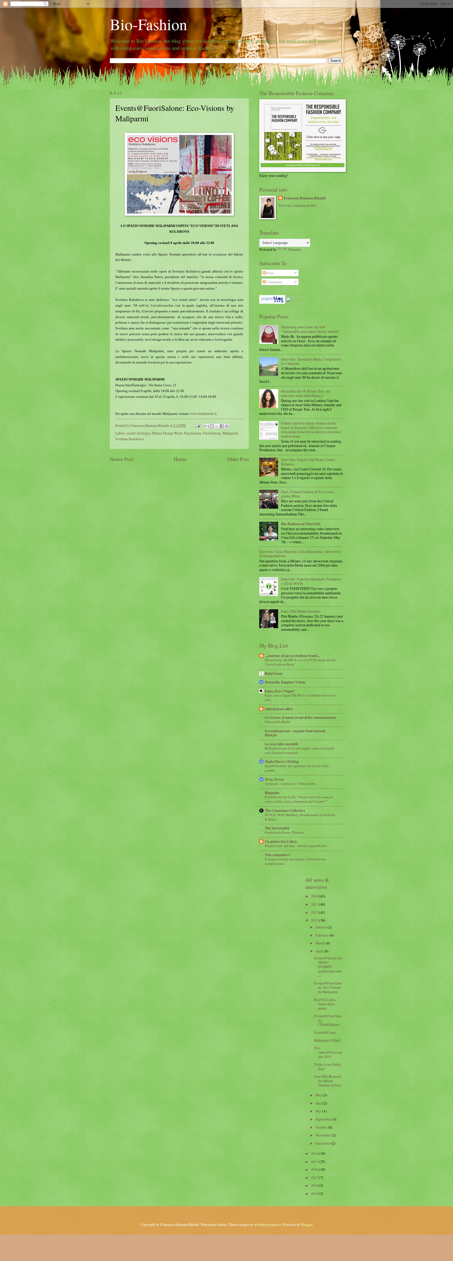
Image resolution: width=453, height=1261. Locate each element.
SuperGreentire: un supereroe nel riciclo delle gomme (297, 768)
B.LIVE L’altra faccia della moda (325, 1004)
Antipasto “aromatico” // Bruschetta (290, 783)
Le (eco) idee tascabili (281, 744)
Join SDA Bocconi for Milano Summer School (328, 1081)
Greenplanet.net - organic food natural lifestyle (295, 733)
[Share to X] (216, 426)
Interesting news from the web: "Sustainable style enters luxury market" (310, 329)
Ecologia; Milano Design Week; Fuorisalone (169, 433)
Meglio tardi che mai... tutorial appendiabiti (296, 845)
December (323, 1143)
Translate (294, 249)
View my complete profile (297, 205)
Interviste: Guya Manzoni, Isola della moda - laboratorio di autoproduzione (300, 553)
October (321, 1127)
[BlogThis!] (211, 426)
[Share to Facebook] (221, 426)
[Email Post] (197, 425)
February (322, 935)
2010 (315, 896)
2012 (315, 912)
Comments (274, 281)
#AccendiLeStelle (277, 721)
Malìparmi (230, 433)
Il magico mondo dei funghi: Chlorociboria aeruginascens (295, 861)
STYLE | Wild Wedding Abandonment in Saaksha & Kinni (300, 817)
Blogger (306, 1224)
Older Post (238, 459)
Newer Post (121, 459)
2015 (315, 1161)
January (321, 927)
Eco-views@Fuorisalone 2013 (328, 1052)
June (319, 1103)
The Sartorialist (277, 828)
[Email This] (206, 426)
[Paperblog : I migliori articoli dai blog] (272, 302)
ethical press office (279, 708)
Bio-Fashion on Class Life (300, 523)
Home (180, 459)
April (319, 951)
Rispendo (272, 792)
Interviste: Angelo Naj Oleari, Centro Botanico (308, 461)
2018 (315, 1185)
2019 (315, 1193)
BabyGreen (273, 673)
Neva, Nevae (274, 779)
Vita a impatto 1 (277, 854)
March (320, 943)
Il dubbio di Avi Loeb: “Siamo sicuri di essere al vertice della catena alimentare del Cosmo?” (299, 799)
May (319, 1094)
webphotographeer (267, 1224)
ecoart (131, 433)
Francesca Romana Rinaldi (305, 198)
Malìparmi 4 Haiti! (328, 1040)
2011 (315, 904)
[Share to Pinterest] (226, 426)
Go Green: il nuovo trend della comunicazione (300, 717)
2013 (315, 920)
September (323, 1119)
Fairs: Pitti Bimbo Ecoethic (301, 611)
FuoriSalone (212, 433)
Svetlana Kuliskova (129, 438)
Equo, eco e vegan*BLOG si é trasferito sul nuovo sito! (300, 697)
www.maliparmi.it (203, 413)
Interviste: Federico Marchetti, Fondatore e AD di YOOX (311, 581)
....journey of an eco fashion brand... (292, 655)
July (318, 1110)
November (323, 1135)
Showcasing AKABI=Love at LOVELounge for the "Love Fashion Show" (300, 662)
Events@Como (325, 1032)
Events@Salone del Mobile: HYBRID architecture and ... (328, 966)
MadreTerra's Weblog (282, 761)
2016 (315, 1169)
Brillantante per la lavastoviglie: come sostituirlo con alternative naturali (300, 750)
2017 (315, 1177)
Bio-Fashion (148, 24)
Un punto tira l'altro (281, 841)
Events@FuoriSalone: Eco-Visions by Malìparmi (328, 987)
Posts (270, 272)
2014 (315, 1153)
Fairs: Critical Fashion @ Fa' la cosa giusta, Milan (307, 494)
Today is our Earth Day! (327, 1066)
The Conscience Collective (285, 810)
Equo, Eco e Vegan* (280, 691)
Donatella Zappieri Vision (285, 682)
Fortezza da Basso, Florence (284, 832)
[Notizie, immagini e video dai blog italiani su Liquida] (295, 302)
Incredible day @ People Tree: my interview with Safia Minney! (306, 393)
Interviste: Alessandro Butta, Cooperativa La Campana (311, 361)
